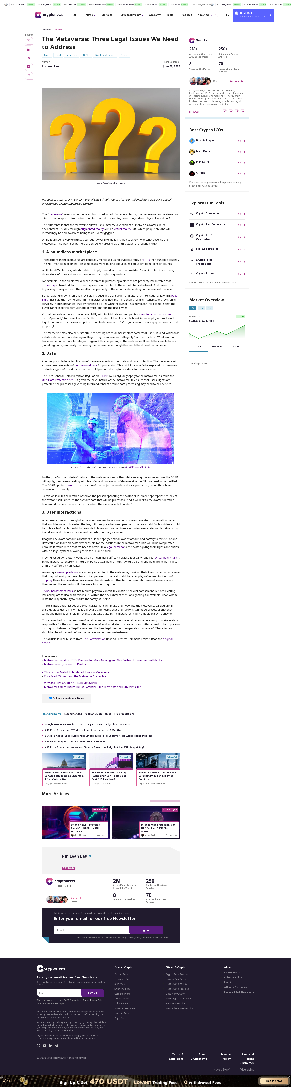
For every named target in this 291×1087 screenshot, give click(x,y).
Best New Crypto (175, 993)
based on (71, 485)
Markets (107, 14)
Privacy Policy (226, 1056)
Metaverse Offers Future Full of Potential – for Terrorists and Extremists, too (92, 687)
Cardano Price (122, 993)
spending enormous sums (154, 314)
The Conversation (94, 639)
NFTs (146, 260)
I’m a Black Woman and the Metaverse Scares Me (75, 676)
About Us (203, 14)
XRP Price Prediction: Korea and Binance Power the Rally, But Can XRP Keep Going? (94, 747)
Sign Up (145, 930)
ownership (49, 285)
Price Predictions (124, 713)
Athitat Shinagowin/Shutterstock (138, 467)
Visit (240, 141)
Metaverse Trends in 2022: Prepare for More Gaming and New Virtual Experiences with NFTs (103, 660)
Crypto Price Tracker (177, 974)
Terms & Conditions (176, 1056)
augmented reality (92, 229)
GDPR (104, 376)
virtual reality (122, 229)
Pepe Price (120, 1018)
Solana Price (121, 1003)
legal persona (115, 547)
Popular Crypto (123, 967)
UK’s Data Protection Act (57, 380)
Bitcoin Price (121, 974)
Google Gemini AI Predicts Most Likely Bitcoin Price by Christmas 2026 (87, 724)
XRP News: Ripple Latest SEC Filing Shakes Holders (75, 741)
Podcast (187, 14)
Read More (68, 867)
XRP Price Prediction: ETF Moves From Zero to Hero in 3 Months (83, 730)
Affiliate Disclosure (235, 987)
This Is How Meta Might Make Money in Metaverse (76, 672)
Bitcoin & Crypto (175, 967)
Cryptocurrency (131, 14)
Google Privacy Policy (130, 937)
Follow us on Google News (68, 698)
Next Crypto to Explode (179, 998)
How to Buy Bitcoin (176, 979)
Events (228, 982)
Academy (155, 14)
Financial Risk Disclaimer (239, 992)
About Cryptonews (199, 1056)
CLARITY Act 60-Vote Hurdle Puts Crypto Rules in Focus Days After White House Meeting (98, 735)
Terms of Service (154, 937)
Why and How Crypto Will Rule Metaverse (70, 683)
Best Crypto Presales (177, 989)
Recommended (73, 713)
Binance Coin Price (124, 1008)
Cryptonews (46, 30)
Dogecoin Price (122, 998)
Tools (169, 14)
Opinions (58, 30)
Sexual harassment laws (57, 591)
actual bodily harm (166, 557)
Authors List (236, 81)
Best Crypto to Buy (176, 984)
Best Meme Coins (175, 1003)
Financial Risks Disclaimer (247, 1058)
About (228, 967)
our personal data (86, 365)
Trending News (52, 713)
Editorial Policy (233, 977)
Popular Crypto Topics (98, 713)
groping (47, 580)
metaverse (55, 214)
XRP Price (119, 984)
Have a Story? (222, 1069)
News (89, 14)
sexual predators (67, 572)
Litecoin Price (121, 1013)
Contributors (232, 972)
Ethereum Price (122, 979)
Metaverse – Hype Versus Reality (65, 664)
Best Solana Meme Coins (179, 1008)
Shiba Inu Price (122, 989)
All (74, 15)
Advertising (247, 1069)
